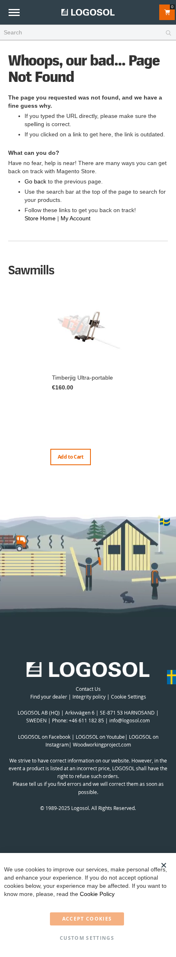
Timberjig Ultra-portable (82, 377)
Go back (35, 181)
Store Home (40, 218)
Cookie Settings (128, 696)
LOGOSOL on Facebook (44, 736)
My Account (75, 218)
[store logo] (88, 12)
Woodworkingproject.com (102, 744)
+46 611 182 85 (86, 720)
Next (166, 387)
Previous (10, 379)
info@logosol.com (129, 720)
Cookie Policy (97, 894)
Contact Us (88, 689)
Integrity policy (89, 696)
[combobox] (88, 33)
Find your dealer (48, 696)
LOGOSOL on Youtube (100, 736)
